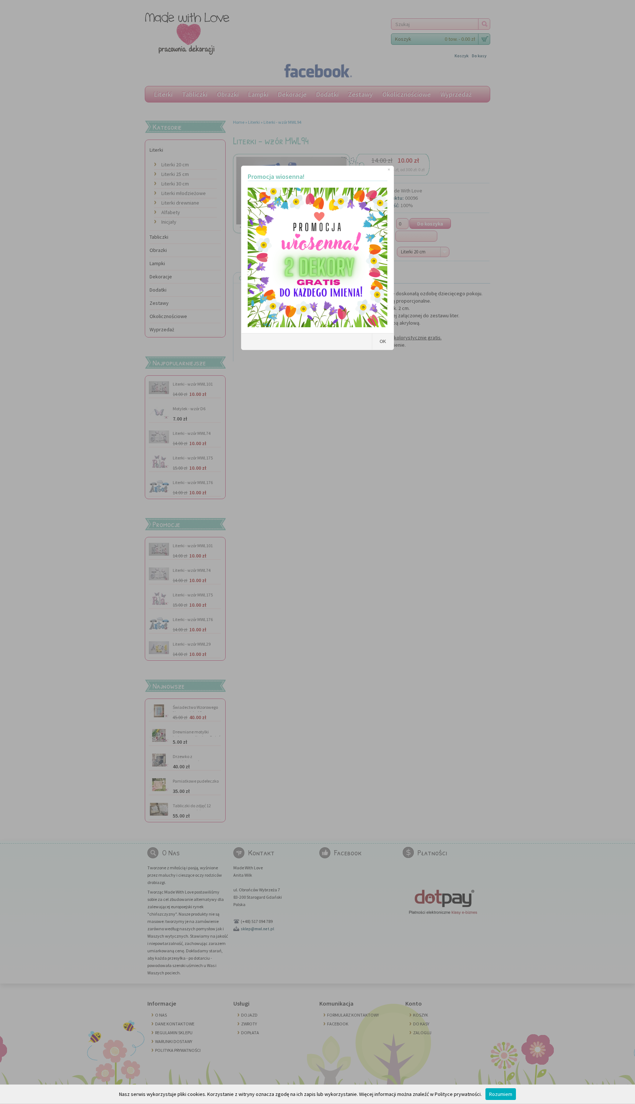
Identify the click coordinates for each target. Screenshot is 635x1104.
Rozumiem (500, 1094)
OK (383, 341)
